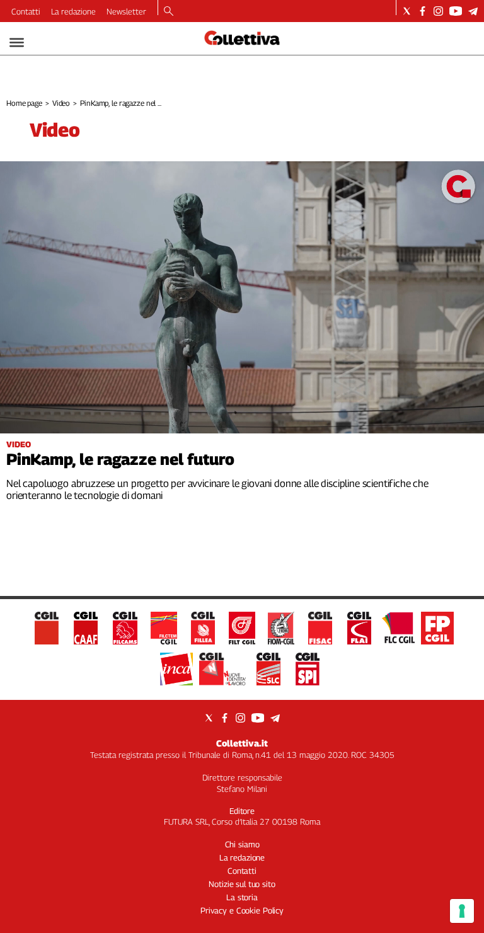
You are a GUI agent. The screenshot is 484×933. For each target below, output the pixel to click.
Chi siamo (242, 844)
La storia (242, 897)
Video (61, 103)
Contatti (25, 11)
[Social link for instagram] (438, 11)
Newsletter (126, 11)
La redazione (73, 11)
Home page (24, 103)
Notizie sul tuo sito (242, 884)
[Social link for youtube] (455, 11)
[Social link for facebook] (422, 11)
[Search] (168, 12)
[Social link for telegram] (473, 11)
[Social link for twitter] (407, 11)
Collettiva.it (242, 743)
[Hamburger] (16, 42)
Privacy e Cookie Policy (242, 910)
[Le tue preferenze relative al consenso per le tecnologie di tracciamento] (462, 911)
